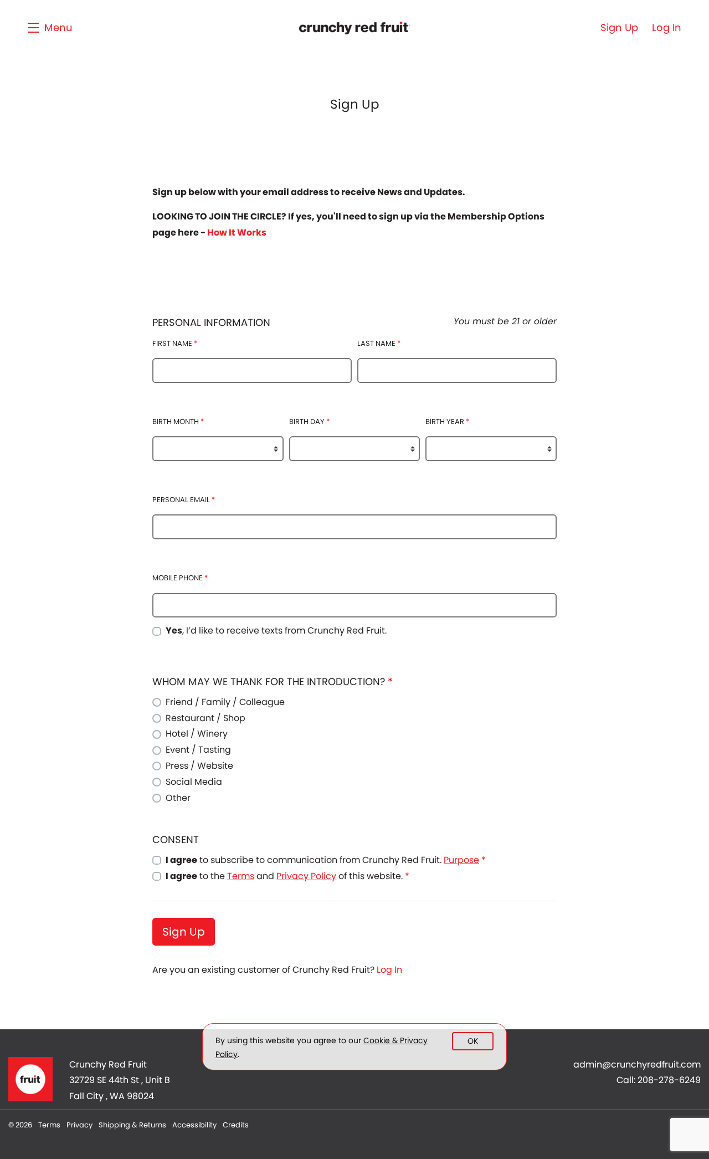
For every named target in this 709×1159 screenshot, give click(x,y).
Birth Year (447, 421)
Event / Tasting (198, 749)
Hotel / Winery (197, 733)
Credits (236, 1125)
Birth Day (309, 421)
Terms (240, 876)
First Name (174, 343)
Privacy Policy (306, 876)
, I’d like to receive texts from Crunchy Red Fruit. (276, 630)
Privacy (80, 1125)
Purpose (461, 860)
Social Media (194, 781)
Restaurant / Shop (205, 718)
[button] (50, 27)
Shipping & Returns (133, 1125)
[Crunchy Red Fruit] (30, 1079)
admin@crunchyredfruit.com (637, 1064)
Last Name (378, 343)
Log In (389, 969)
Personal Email (183, 499)
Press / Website (199, 765)
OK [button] (472, 1040)
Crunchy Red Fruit (354, 27)
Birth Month (178, 421)
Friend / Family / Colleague (225, 702)
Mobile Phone (180, 578)
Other (178, 798)
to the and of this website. (287, 876)
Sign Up (183, 932)
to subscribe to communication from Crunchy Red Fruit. (326, 860)
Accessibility (195, 1125)
